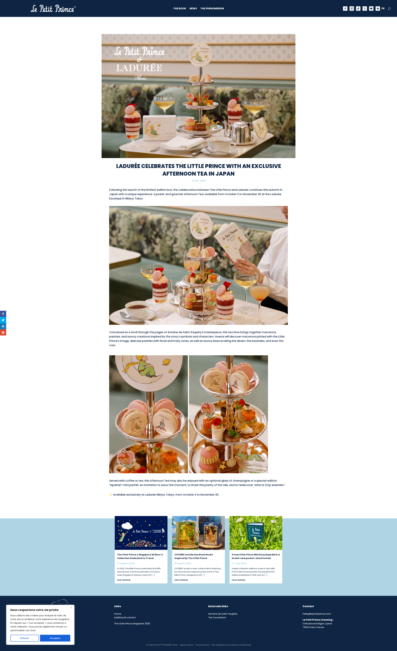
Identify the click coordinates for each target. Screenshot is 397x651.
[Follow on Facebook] (345, 8)
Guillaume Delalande (240, 644)
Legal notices (186, 644)
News (193, 8)
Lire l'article (123, 579)
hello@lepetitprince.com (317, 613)
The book (179, 8)
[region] (40, 625)
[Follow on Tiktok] (358, 8)
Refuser (24, 638)
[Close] (71, 607)
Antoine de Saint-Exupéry (222, 613)
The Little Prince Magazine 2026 (132, 623)
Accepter (55, 638)
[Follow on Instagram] (352, 8)
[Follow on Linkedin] (378, 8)
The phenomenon (212, 8)
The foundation (217, 617)
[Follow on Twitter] (365, 8)
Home (117, 613)
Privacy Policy (202, 644)
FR (383, 8)
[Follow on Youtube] (371, 8)
